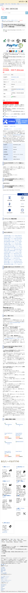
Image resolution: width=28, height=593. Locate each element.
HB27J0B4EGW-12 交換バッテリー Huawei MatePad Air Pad (14, 241)
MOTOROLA (3, 584)
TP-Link (3, 541)
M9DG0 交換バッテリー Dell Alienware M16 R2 (13, 261)
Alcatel (21, 541)
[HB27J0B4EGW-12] (8, 427)
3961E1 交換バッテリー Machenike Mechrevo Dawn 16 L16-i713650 (14, 249)
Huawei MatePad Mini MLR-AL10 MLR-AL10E (19, 434)
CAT (2, 587)
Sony (18, 539)
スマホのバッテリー (5, 581)
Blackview (16, 541)
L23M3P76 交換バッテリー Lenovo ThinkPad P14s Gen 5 (14, 259)
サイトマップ (23, 3)
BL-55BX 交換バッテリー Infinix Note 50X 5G (13, 256)
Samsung (20, 540)
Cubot (3, 540)
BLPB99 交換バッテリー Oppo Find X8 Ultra (13, 238)
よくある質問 (3, 573)
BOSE (2, 590)
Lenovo (24, 540)
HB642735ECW (6, 183)
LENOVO (3, 588)
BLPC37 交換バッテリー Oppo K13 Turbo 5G (13, 262)
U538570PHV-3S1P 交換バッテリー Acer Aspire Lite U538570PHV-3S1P (14, 246)
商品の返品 (13, 3)
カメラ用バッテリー (5, 576)
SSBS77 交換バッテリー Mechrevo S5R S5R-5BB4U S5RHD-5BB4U (14, 255)
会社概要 (2, 3)
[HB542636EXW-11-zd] (8, 445)
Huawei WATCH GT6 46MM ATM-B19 (8, 452)
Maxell (10, 540)
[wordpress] (1, 564)
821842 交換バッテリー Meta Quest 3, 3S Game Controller (14, 253)
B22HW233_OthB (15, 77)
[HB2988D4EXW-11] (19, 427)
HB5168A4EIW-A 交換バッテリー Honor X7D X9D (14, 264)
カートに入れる (11, 103)
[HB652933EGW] (19, 445)
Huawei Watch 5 (19, 451)
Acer (15, 539)
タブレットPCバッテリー (12, 20)
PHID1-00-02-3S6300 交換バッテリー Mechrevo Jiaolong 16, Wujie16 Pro (14, 250)
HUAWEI (2, 586)
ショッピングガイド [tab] (18, 128)
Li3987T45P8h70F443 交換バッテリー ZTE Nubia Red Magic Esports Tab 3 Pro (14, 247)
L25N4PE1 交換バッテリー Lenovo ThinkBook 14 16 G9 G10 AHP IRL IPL (14, 252)
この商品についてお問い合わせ (10, 116)
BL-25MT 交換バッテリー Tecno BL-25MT (12, 243)
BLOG (1, 5)
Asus (22, 539)
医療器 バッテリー (5, 577)
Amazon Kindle (9, 541)
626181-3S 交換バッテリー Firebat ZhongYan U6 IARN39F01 (14, 237)
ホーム (4, 20)
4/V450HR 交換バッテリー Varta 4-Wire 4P (13, 235)
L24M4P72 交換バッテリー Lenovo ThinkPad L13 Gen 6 (14, 244)
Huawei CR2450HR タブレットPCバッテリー (14, 338)
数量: (4, 100)
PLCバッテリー (4, 579)
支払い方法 (7, 3)
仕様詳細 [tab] (6, 126)
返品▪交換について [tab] (8, 128)
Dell (11, 539)
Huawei (20, 20)
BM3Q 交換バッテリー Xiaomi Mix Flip (12, 258)
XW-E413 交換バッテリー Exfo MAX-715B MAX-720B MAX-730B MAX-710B (14, 240)
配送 (18, 3)
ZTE (6, 540)
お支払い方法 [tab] (12, 126)
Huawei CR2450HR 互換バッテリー (17, 322)
